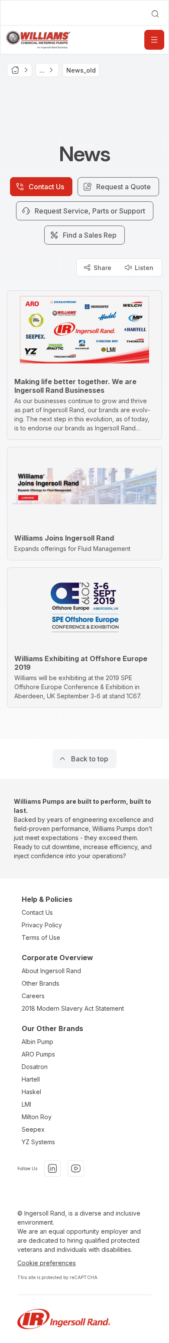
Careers (33, 995)
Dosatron (35, 1066)
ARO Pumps (38, 1054)
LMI (26, 1104)
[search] (155, 14)
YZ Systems (38, 1142)
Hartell (31, 1079)
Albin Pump (37, 1041)
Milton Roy (37, 1116)
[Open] (154, 40)
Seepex (33, 1129)
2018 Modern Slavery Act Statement (73, 1008)
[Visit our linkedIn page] (52, 1168)
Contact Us (37, 912)
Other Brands (40, 983)
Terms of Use (41, 937)
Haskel (31, 1091)
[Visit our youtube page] (76, 1168)
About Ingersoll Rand (51, 970)
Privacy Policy (42, 925)
